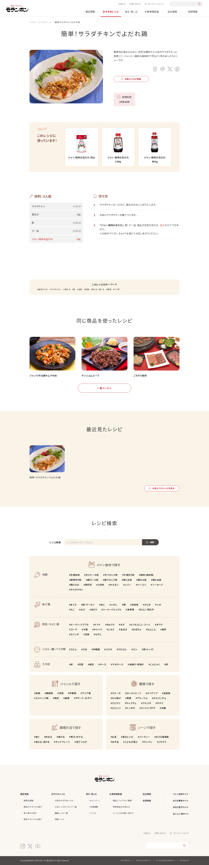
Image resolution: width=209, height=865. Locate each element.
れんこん (151, 629)
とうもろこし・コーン (140, 624)
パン (135, 649)
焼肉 (56, 698)
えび (83, 609)
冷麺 (163, 708)
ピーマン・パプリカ (80, 624)
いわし (114, 604)
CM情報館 (93, 806)
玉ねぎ (123, 629)
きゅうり (110, 624)
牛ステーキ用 (92, 574)
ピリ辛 (117, 289)
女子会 (115, 741)
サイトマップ (184, 860)
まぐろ (74, 604)
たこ (73, 609)
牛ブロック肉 (111, 574)
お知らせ (122, 3)
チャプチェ (131, 703)
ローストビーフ (134, 693)
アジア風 (86, 693)
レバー (128, 584)
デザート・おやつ (83, 698)
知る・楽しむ (131, 11)
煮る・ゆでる (77, 736)
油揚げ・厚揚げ (136, 664)
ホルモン (114, 584)
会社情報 (172, 11)
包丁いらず (81, 741)
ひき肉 (101, 584)
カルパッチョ (159, 698)
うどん (74, 649)
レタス (111, 629)
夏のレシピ (128, 736)
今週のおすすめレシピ (64, 800)
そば (85, 649)
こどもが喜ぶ (131, 741)
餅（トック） (148, 649)
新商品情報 (29, 800)
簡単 (109, 289)
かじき (147, 604)
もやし (98, 634)
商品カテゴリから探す (33, 806)
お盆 (114, 736)
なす (122, 624)
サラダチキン (56, 289)
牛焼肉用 (75, 574)
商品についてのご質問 (122, 800)
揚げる (61, 736)
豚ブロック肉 (110, 579)
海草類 (130, 609)
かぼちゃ (137, 629)
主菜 (80, 289)
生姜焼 (167, 693)
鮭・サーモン (89, 604)
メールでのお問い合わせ (123, 813)
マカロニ (122, 649)
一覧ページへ (104, 388)
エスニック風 (42, 698)
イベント (92, 813)
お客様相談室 (152, 11)
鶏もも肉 (142, 579)
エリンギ (75, 634)
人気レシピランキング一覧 (66, 806)
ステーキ (116, 693)
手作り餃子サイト (181, 807)
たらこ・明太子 (147, 609)
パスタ (109, 649)
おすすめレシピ (111, 11)
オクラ (159, 624)
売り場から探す (30, 813)
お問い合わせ (135, 3)
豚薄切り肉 (76, 579)
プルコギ (146, 703)
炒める (48, 736)
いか (159, 604)
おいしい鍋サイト (181, 813)
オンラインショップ (155, 3)
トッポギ (131, 708)
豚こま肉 (127, 579)
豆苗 (87, 634)
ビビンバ (116, 708)
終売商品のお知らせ (121, 806)
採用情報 (193, 11)
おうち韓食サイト (180, 800)
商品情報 (90, 11)
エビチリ (116, 703)
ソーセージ (157, 584)
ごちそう (162, 741)
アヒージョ (142, 698)
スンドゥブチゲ (148, 708)
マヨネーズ (117, 664)
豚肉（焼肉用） (147, 574)
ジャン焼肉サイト (180, 794)
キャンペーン (94, 800)
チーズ (103, 664)
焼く (37, 736)
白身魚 (135, 604)
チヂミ (160, 703)
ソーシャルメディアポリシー (165, 860)
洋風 (61, 693)
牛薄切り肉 (129, 574)
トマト (98, 624)
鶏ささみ (75, 584)
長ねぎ (67, 289)
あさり (94, 609)
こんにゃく (155, 664)
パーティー (144, 736)
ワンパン (148, 741)
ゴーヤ (74, 629)
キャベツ (98, 629)
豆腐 (81, 664)
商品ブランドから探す (33, 819)
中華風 (72, 693)
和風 (87, 289)
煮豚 (129, 698)
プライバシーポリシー (143, 860)
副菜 (67, 698)
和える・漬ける (98, 289)
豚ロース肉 (92, 579)
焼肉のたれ (43, 289)
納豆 (91, 664)
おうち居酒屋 (162, 736)
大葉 (85, 629)
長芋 (164, 629)
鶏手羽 (88, 584)
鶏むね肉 (157, 579)
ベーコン (141, 584)
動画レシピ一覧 (61, 813)
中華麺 (96, 649)
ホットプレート (63, 741)
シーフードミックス (112, 609)
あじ (103, 604)
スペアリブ (152, 693)
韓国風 (49, 693)
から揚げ (116, 698)
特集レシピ (59, 819)
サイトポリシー (126, 860)
